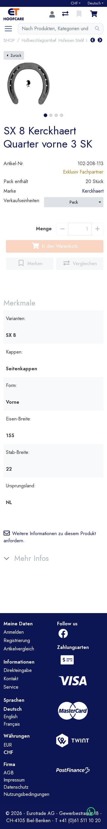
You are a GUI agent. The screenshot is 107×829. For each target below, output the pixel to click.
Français (12, 724)
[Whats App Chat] (91, 812)
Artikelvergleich (19, 648)
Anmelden (14, 632)
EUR (8, 745)
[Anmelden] (52, 14)
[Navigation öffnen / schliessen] (11, 28)
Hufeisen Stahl (71, 40)
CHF (74, 3)
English (11, 716)
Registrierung (17, 640)
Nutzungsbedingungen (26, 794)
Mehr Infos (31, 558)
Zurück (15, 55)
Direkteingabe (18, 670)
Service (11, 687)
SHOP (9, 40)
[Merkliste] (79, 14)
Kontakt (11, 678)
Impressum (14, 779)
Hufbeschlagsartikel (39, 40)
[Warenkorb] (94, 14)
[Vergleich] (66, 14)
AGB (9, 772)
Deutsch (94, 3)
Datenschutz (16, 787)
